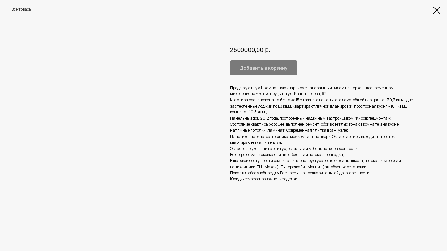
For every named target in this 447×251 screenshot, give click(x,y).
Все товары (21, 9)
